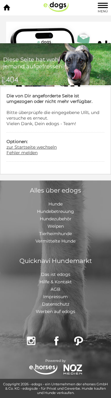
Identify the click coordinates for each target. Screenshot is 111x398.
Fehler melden (22, 152)
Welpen (55, 226)
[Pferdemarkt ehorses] (43, 370)
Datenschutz (55, 304)
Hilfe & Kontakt (55, 282)
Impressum (55, 296)
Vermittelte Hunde (55, 241)
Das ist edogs (55, 274)
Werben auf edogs (55, 311)
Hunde (55, 204)
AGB (55, 289)
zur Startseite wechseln (31, 147)
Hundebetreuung (55, 211)
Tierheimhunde (55, 233)
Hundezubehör (56, 219)
